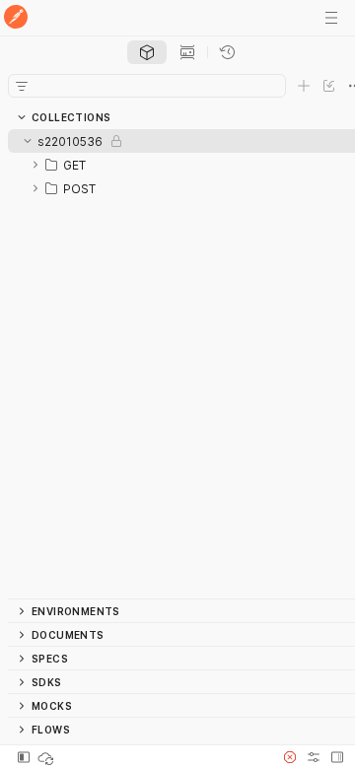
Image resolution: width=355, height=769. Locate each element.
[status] (47, 757)
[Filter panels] (22, 86)
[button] (290, 757)
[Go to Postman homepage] (16, 18)
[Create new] (304, 86)
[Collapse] (28, 141)
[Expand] (35, 165)
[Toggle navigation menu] (331, 18)
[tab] (147, 52)
